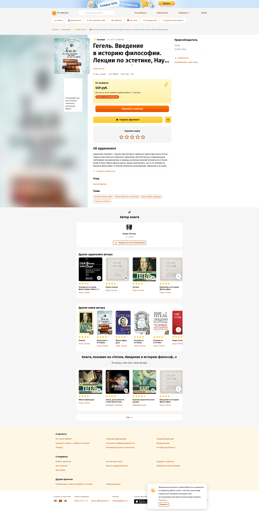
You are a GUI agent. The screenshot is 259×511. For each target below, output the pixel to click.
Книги (59, 20)
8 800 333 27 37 (81, 501)
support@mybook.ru (100, 501)
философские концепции (126, 197)
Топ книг (133, 20)
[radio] (121, 137)
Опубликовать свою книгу (186, 62)
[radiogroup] (132, 137)
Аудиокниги (76, 20)
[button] (178, 329)
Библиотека (162, 13)
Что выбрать (140, 13)
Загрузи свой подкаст (173, 20)
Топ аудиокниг (150, 20)
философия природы (151, 197)
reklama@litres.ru (120, 501)
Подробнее (163, 500)
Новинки (118, 20)
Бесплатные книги (97, 20)
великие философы (103, 197)
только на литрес (102, 201)
